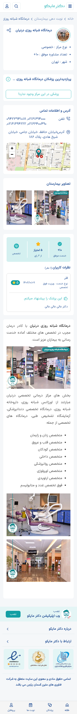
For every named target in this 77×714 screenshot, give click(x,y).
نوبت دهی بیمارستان (48, 18)
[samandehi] (38, 659)
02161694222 (16, 123)
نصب (13, 614)
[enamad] (14, 659)
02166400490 (37, 123)
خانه (71, 18)
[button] (38, 152)
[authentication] (7, 6)
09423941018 (16, 119)
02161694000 (36, 119)
